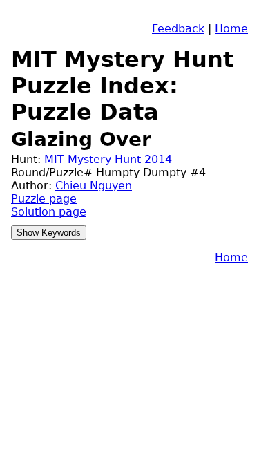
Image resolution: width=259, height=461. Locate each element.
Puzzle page (44, 198)
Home (231, 28)
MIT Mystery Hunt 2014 (108, 159)
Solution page (48, 211)
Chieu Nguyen (93, 185)
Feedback (178, 28)
